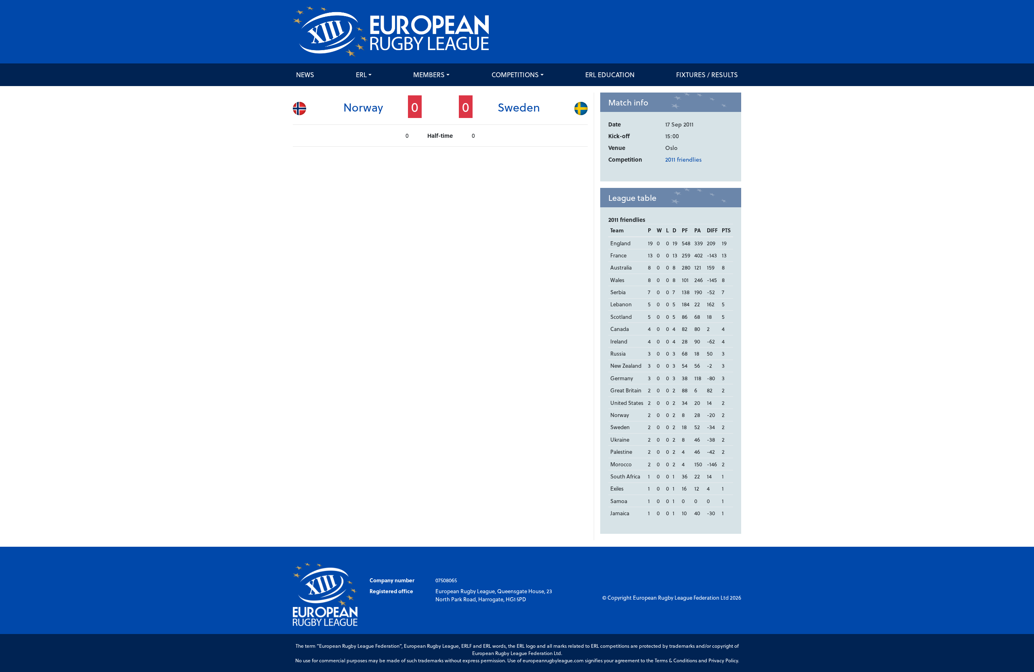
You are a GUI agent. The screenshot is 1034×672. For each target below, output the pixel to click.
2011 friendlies (683, 159)
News (305, 74)
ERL (361, 74)
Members (429, 74)
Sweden (519, 107)
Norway (363, 107)
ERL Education (610, 74)
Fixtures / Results (707, 74)
